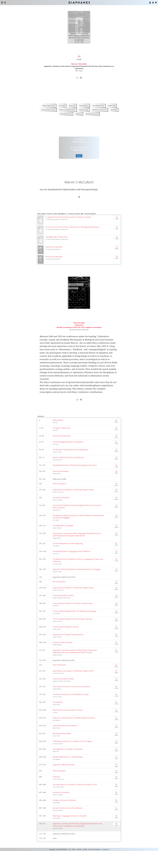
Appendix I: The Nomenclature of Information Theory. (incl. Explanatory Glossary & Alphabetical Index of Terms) (75, 651)
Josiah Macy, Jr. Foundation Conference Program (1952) (73, 671)
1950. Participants (59, 483)
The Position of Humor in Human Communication (71, 686)
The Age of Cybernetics (61, 428)
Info (69, 849)
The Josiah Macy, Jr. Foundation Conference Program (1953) (75, 784)
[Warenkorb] (156, 2)
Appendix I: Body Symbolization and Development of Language (76, 569)
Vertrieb (79, 849)
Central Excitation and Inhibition (65, 725)
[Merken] (77, 78)
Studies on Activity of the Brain (64, 800)
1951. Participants (59, 581)
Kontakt (85, 849)
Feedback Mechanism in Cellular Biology (68, 756)
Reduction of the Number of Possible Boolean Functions (74, 717)
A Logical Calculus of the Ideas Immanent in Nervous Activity (68, 217)
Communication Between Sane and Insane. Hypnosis (72, 619)
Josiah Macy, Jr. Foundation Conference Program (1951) (73, 587)
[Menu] (2, 2)
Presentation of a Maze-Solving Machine (68, 634)
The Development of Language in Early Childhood (71, 551)
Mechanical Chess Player (62, 733)
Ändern (79, 156)
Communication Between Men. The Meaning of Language (74, 611)
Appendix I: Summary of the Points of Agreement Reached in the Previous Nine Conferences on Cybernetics (77, 825)
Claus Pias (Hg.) (79, 323)
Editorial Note (58, 420)
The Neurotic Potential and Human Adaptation (70, 449)
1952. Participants (59, 664)
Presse (74, 849)
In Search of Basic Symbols (62, 642)
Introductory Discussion (62, 435)
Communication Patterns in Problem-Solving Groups (72, 603)
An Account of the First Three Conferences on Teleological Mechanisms (72, 227)
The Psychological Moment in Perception (68, 441)
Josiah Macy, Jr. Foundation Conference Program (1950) (73, 489)
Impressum (105, 849)
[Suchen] (5, 2)
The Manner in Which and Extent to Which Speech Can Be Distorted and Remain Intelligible (78, 516)
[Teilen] (80, 78)
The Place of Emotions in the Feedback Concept (71, 694)
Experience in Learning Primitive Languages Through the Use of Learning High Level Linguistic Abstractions (77, 534)
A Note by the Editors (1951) (63, 595)
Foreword (56, 776)
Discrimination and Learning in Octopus (68, 710)
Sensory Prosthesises (60, 471)
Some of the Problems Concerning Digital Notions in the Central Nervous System (77, 506)
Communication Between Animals (65, 626)
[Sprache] (153, 2)
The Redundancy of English (63, 525)
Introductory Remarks (53, 247)
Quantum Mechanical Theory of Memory (68, 457)
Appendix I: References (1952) (64, 764)
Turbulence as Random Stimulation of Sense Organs (72, 741)
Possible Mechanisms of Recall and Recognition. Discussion (75, 465)
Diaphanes (79, 2)
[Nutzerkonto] (150, 2)
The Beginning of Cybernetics (56, 237)
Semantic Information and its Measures (68, 808)
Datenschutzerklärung (94, 849)
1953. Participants (59, 770)
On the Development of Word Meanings (68, 543)
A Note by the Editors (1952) (63, 678)
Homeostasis (58, 702)
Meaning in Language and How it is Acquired (69, 815)
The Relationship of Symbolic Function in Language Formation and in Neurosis (78, 560)
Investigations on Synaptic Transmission (68, 749)
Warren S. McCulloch (79, 64)
